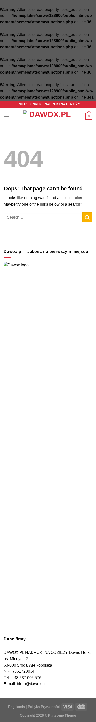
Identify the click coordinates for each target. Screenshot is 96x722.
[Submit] (87, 217)
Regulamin (16, 707)
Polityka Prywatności (44, 707)
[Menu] (7, 116)
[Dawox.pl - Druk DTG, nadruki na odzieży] (48, 116)
